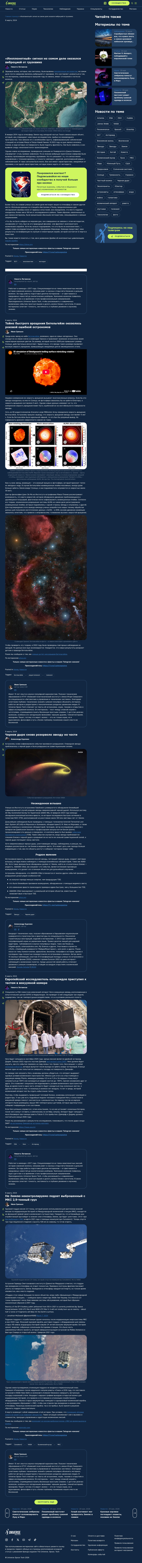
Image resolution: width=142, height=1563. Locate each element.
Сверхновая (102, 169)
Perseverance (103, 130)
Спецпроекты (96, 9)
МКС (59, 1444)
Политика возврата (96, 1540)
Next (135, 1513)
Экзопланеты (103, 186)
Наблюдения (65, 9)
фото (115, 215)
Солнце (100, 175)
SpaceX (117, 130)
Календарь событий (96, 1554)
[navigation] (132, 3)
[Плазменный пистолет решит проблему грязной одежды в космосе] (103, 96)
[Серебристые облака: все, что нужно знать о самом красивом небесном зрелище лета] (103, 37)
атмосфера (119, 192)
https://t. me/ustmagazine (55, 905)
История (101, 152)
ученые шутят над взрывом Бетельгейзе (49, 654)
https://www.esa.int (27, 1127)
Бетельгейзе (33, 336)
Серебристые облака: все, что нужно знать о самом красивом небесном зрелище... (124, 37)
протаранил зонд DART (56, 1061)
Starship (130, 130)
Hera (24, 1144)
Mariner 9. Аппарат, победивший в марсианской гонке (123, 55)
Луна (122, 158)
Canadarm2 (18, 1444)
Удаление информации (98, 1545)
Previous (7, 1513)
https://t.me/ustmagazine (55, 252)
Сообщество (119, 3)
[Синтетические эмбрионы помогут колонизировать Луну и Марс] (103, 77)
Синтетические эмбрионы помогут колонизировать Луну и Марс (124, 77)
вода (131, 192)
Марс (99, 164)
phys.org (22, 658)
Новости (9, 9)
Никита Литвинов (19, 67)
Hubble (130, 118)
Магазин (133, 9)
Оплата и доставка (96, 1536)
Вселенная (124, 141)
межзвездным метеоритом (65, 71)
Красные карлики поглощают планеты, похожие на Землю (111, 1514)
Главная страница (11, 16)
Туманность (114, 175)
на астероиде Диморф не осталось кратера (29, 1123)
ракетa (125, 203)
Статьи (22, 9)
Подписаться (122, 236)
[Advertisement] (46, 41)
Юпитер (118, 186)
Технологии (48, 9)
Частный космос (104, 181)
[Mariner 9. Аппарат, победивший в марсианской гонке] (103, 57)
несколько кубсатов (13, 1067)
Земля (124, 147)
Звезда (16, 914)
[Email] (15, 285)
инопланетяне (28, 261)
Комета (124, 152)
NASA (30, 1444)
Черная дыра (29, 914)
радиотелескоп (34, 675)
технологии (102, 215)
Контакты (75, 1550)
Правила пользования (123, 1543)
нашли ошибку (11, 241)
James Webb (103, 124)
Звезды (112, 147)
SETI (15, 261)
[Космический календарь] (105, 3)
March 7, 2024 (42, 1316)
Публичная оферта (96, 1550)
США (127, 164)
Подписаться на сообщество (58, 195)
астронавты (102, 192)
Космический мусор (45, 1444)
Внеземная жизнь (105, 141)
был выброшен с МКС (14, 1219)
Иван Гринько (17, 332)
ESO (120, 118)
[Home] (10, 3)
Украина (80, 9)
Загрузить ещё (46, 1502)
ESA (15, 1144)
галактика (112, 198)
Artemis (100, 118)
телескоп (49, 675)
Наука (34, 9)
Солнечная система (122, 169)
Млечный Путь (113, 164)
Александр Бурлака (20, 739)
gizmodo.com (24, 1427)
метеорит (42, 261)
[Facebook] (19, 930)
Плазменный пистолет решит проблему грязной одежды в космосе (123, 96)
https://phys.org (26, 244)
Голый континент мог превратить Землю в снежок (82, 1514)
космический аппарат (107, 203)
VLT (99, 135)
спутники (101, 209)
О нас (73, 1536)
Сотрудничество (116, 9)
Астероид (35, 1144)
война (100, 198)
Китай (113, 152)
